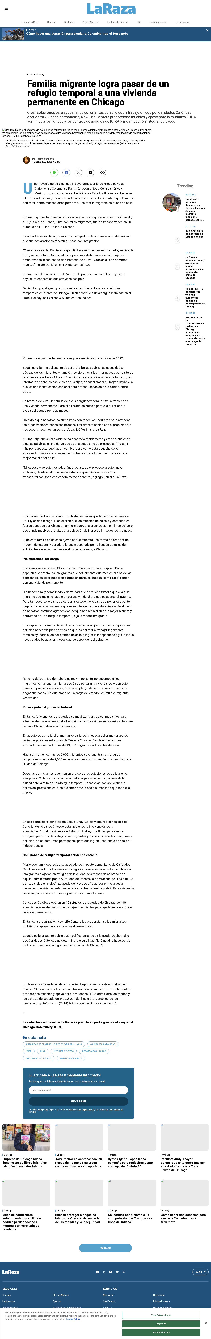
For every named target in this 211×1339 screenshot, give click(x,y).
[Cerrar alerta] (207, 30)
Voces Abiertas (90, 22)
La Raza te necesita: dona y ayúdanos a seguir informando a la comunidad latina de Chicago (195, 267)
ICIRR (29, 1051)
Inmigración (8, 1301)
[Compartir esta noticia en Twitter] (78, 172)
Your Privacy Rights (161, 1315)
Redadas (69, 22)
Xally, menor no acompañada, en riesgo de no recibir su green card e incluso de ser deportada (78, 1162)
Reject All (161, 1324)
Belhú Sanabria (45, 158)
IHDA (42, 1051)
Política (190, 226)
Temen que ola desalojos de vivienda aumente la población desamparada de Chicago (195, 297)
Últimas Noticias (61, 1295)
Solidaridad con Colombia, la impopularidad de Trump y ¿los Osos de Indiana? (130, 1218)
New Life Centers (64, 1051)
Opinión (57, 1301)
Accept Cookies (161, 1332)
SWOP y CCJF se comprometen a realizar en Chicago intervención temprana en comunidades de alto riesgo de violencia (195, 331)
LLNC (139, 22)
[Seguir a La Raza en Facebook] (97, 1272)
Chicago (51, 22)
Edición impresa (158, 22)
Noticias (190, 195)
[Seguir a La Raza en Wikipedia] (124, 1272)
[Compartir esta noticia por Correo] (90, 172)
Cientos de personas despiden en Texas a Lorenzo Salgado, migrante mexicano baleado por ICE (195, 209)
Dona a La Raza (30, 22)
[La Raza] (111, 8)
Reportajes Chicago (94, 1051)
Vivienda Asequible (71, 1058)
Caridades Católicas (102, 1044)
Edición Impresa (161, 1301)
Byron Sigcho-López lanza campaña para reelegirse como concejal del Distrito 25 (130, 1162)
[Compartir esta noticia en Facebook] (66, 172)
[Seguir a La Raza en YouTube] (110, 1272)
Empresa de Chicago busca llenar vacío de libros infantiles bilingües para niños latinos (24, 1162)
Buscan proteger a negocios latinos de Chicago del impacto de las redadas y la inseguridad (77, 1218)
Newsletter (108, 1295)
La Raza (31, 74)
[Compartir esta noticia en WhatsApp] (54, 172)
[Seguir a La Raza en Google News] (117, 1272)
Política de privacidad (84, 1110)
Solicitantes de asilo (38, 1058)
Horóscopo (159, 1295)
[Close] (205, 1323)
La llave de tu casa (117, 22)
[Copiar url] (102, 172)
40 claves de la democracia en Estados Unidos (194, 233)
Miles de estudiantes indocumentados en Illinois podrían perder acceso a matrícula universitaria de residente (22, 1222)
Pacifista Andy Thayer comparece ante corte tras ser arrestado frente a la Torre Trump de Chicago (183, 1164)
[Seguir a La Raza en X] (104, 1272)
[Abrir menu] (6, 8)
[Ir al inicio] (15, 1272)
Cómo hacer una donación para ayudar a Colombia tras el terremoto (77, 33)
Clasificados (182, 22)
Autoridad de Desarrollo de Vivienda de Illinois (54, 1044)
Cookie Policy (73, 1319)
